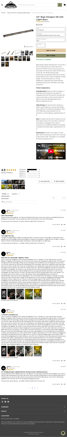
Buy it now (51, 55)
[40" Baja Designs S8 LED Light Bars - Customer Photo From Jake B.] (4, 182)
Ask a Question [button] (45, 181)
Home (3, 12)
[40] (3, 52)
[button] (62, 224)
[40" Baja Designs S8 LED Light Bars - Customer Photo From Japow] (10, 182)
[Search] (60, 5)
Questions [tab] (14, 194)
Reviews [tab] (4, 194)
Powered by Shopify (33, 434)
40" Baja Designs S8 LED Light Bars (9, 221)
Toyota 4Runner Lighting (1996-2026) (18, 12)
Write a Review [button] (60, 181)
